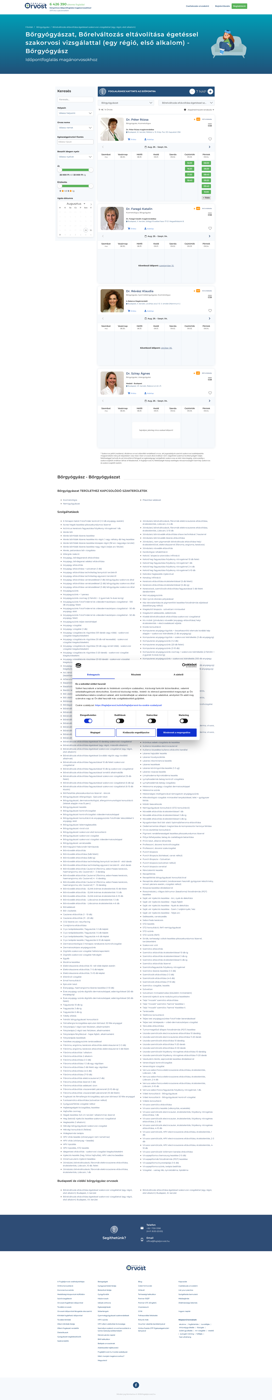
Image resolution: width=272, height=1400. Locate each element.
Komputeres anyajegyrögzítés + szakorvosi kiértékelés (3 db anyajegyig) (178, 637)
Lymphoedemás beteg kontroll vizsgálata (163, 779)
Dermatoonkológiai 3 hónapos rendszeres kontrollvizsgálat (92, 944)
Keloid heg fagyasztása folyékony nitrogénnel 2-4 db (169, 566)
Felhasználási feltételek (148, 1315)
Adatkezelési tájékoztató (108, 1348)
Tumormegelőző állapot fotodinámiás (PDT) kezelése (169, 1029)
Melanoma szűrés (151, 790)
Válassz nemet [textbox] (66, 127)
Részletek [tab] (136, 675)
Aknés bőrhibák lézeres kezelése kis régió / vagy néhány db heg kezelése (98, 539)
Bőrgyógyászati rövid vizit (76, 828)
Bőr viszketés (69, 910)
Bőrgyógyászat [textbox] (109, 103)
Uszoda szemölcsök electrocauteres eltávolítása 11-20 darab (172, 1037)
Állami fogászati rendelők (68, 1328)
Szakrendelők (63, 1341)
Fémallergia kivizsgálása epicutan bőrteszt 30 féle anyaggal (92, 1023)
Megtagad (95, 732)
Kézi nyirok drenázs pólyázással (158, 599)
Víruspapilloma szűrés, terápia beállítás (162, 1166)
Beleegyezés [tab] (93, 675)
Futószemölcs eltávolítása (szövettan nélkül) (85, 1100)
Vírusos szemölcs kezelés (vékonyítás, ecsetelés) (166, 1108)
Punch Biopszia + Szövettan (156, 859)
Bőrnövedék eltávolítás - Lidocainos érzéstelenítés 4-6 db (91, 903)
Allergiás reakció (71, 554)
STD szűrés (148, 931)
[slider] (59, 169)
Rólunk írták (143, 1320)
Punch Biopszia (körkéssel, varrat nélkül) (162, 855)
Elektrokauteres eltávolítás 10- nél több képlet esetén (89, 966)
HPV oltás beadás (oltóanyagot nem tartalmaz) (86, 1137)
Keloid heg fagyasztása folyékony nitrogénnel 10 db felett (171, 559)
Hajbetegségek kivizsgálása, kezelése (81, 1107)
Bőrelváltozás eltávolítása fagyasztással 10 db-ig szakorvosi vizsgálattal (98, 769)
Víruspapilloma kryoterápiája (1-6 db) (161, 1163)
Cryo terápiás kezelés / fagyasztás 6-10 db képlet (86, 940)
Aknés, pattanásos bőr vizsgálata (79, 550)
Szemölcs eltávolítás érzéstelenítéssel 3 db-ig (165, 956)
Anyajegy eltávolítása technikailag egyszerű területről (89, 576)
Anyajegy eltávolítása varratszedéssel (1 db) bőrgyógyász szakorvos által (98, 579)
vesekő (211, 1331)
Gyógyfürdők (103, 1294)
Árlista (133, 139)
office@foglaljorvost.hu (158, 1241)
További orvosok (64, 1307)
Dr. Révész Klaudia (139, 291)
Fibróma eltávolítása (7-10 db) (77, 1074)
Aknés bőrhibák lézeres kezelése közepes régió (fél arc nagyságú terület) (98, 543)
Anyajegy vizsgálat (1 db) (75, 629)
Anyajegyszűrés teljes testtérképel (80, 621)
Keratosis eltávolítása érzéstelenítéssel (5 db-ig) (166, 585)
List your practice (185, 1290)
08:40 (206, 174)
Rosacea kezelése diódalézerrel (158, 888)
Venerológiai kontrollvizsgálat (157, 1062)
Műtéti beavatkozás (152, 804)
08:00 (206, 163)
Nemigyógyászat (71, 503)
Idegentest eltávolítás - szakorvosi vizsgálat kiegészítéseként (93, 1151)
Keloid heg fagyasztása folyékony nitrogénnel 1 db (167, 563)
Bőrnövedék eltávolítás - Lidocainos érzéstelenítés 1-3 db (91, 899)
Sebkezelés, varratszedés (155, 916)
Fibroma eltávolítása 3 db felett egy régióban (85, 1067)
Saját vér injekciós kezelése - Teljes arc (161, 913)
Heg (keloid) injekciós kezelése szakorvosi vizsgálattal (89, 1118)
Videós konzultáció (152, 1101)
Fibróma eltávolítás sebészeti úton (80, 1085)
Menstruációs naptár (106, 1335)
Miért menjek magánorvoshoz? (111, 1356)
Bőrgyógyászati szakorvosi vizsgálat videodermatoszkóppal (92, 839)
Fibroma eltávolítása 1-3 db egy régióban (83, 1063)
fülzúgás (200, 1327)
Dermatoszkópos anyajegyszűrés (79, 947)
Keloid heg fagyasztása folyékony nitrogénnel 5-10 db (169, 570)
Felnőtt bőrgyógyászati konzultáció (80, 1019)
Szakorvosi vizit (150, 945)
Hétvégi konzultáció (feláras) (77, 1129)
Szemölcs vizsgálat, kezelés (156, 985)
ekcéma (182, 1324)
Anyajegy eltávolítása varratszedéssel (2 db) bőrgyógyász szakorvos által (99, 583)
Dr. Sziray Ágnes (138, 373)
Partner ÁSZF (144, 1298)
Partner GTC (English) (147, 1303)
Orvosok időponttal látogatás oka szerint (74, 1311)
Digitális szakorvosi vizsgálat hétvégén (82, 955)
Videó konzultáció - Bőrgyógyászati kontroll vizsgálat (169, 1097)
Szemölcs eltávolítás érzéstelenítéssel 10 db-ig (165, 952)
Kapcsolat (182, 1282)
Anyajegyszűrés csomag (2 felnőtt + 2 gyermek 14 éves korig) (93, 598)
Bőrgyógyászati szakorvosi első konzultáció (84, 832)
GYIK (140, 1311)
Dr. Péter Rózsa (137, 119)
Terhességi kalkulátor (147, 1294)
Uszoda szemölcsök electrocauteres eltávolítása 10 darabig (172, 1033)
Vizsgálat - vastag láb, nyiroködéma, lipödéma (165, 1170)
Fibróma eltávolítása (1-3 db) (77, 1060)
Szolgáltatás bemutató (188, 1294)
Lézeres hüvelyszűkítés (154, 757)
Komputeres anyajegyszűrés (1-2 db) (160, 641)
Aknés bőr (68, 532)
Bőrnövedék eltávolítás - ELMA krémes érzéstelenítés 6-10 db (93, 896)
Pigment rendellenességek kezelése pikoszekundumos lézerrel (173, 833)
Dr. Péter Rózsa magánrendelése (140, 129)
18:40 (189, 180)
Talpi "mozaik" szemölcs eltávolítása (160, 1000)
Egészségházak (104, 1307)
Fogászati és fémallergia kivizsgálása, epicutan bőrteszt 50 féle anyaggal (99, 1096)
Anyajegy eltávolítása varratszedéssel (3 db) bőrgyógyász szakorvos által (99, 587)
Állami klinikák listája (66, 1324)
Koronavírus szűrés (65, 1290)
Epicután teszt (70, 984)
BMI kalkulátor (104, 1339)
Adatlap (150, 139)
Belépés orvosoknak (106, 1343)
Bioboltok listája (104, 1290)
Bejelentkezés (222, 6)
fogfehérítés (193, 1324)
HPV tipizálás (69, 1144)
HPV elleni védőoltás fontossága (111, 1324)
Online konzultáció (65, 1286)
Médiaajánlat (183, 1298)
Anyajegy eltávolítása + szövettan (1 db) (82, 568)
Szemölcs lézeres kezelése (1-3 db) (159, 971)
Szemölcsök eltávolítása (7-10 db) (159, 982)
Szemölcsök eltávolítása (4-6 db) (159, 978)
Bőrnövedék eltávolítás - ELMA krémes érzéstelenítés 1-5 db (92, 892)
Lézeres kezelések (151, 764)
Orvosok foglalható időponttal (70, 1303)
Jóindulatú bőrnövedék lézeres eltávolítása (164, 538)
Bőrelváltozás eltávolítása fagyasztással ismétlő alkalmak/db (93, 772)
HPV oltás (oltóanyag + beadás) (78, 1140)
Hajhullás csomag (72, 1111)
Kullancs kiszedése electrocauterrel (160, 746)
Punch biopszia (150, 852)
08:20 (206, 168)
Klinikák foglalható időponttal (69, 1315)
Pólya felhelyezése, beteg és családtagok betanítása (168, 837)
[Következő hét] (209, 147)
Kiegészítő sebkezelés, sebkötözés (159, 613)
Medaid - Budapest (134, 383)
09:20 (206, 180)
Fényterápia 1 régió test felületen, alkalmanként (86, 1027)
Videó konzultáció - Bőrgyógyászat (160, 1093)
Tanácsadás (148, 1011)
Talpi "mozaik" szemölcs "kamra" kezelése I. (164, 1004)
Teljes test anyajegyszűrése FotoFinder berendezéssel (169, 1018)
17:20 (189, 174)
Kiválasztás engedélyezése (136, 732)
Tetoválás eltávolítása (153, 1026)
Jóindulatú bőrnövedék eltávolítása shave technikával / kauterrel (174, 534)
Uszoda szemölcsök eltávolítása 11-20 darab (164, 1044)
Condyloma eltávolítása (74, 925)
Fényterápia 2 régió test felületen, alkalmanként (86, 1030)
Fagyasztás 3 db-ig (72, 1008)
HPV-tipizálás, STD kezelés (76, 1148)
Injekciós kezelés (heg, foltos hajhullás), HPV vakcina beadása (93, 1155)
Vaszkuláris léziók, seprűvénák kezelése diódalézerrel (168, 1059)
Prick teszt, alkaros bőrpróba (157, 841)
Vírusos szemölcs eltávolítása (157, 1104)
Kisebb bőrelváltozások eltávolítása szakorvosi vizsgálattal (171, 616)
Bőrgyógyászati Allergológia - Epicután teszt (85, 797)
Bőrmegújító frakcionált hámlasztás (81, 847)
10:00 (206, 192)
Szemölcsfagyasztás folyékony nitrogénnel (164, 967)
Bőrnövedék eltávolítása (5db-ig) (79, 858)
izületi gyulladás (186, 1331)
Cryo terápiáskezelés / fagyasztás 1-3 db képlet (85, 929)
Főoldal (29, 27)
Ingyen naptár (184, 1311)
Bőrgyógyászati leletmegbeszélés (79, 824)
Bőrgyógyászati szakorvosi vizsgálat (81, 835)
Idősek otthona (104, 1303)
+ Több (206, 197)
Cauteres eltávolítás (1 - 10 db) (77, 914)
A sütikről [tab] (178, 675)
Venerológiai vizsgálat (153, 1066)
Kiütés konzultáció (152, 627)
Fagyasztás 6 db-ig (72, 1012)
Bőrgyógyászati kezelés (74, 807)
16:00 (189, 163)
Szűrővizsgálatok (64, 1298)
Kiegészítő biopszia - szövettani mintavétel (164, 609)
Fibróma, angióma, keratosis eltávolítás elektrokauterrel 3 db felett (96, 1049)
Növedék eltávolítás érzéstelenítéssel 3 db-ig (164, 815)
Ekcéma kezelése (71, 962)
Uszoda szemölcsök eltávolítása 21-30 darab (164, 1048)
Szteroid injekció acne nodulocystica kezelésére (166, 996)
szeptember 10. (166, 265)
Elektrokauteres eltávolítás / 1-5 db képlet (83, 969)
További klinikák (64, 1320)
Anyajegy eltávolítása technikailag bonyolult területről (90, 572)
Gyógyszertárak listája (107, 1286)
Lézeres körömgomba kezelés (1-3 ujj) (161, 768)
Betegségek (103, 1282)
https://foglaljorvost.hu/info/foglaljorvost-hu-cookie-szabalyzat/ (128, 705)
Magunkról (102, 1360)
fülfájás (199, 1334)
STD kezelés (148, 924)
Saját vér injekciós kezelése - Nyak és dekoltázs (166, 905)
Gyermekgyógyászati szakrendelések (113, 1315)
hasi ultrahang (185, 1337)
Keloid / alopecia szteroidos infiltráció (161, 555)
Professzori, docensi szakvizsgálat (159, 848)
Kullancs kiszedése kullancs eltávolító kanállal (165, 750)
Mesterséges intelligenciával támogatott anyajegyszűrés (171, 794)
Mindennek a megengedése (176, 732)
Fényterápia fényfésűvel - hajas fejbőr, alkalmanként (88, 1034)
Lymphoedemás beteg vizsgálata (159, 783)
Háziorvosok (103, 1298)
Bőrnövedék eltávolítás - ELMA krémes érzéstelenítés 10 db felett (95, 888)
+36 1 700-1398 (153, 1228)
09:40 (206, 186)
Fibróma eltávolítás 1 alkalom (77, 1052)
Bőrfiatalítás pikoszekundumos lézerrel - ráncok (86, 793)
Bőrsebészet (69, 907)
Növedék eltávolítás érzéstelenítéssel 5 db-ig (164, 819)
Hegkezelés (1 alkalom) (74, 1122)
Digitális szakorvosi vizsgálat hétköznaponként (86, 951)
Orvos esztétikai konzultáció (157, 830)
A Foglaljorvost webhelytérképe (70, 1282)
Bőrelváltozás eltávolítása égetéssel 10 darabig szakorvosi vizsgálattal (97, 741)
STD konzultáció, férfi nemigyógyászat (162, 927)
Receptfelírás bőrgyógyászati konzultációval (164, 877)
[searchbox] (72, 141)
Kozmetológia (70, 500)
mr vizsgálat (200, 1331)
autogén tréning (187, 1334)
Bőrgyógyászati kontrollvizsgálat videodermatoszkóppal (91, 814)
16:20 (189, 168)
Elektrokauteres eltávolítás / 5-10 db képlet (84, 973)
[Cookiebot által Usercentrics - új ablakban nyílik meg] (184, 665)
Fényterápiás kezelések (74, 1038)
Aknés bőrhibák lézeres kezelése (78, 535)
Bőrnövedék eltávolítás (74, 850)
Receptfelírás (149, 874)
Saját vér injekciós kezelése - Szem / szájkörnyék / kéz (169, 909)
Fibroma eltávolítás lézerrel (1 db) (79, 1082)
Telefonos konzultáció (153, 1015)
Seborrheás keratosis (153, 920)
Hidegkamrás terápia (73, 1133)
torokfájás (205, 1324)
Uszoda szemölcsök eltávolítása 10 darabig (164, 1040)
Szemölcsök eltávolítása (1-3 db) (158, 974)
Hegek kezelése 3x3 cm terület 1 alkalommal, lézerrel (89, 1115)
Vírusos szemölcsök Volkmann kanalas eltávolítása (168, 1151)
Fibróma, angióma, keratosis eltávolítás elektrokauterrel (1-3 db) (94, 1045)
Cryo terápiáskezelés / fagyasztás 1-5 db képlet (85, 932)
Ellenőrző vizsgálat (72, 977)
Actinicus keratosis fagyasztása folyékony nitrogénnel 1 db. (92, 528)
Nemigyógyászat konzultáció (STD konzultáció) (166, 808)
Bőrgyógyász (43, 27)
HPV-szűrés (103, 1320)
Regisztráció (239, 6)
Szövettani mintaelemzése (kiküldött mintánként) (167, 993)
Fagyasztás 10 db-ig (72, 1005)
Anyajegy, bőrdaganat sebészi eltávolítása (83, 561)
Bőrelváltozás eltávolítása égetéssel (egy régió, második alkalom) (95, 745)
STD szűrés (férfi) (151, 935)
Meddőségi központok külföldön (71, 1294)
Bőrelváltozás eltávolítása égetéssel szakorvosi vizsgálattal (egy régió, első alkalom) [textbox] (187, 103)
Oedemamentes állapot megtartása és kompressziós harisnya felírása (177, 826)
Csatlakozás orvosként (197, 6)
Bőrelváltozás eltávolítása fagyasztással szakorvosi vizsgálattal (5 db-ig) (98, 783)
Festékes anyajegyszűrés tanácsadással (82, 1041)
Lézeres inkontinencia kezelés (157, 761)
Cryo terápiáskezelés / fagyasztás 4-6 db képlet (86, 936)
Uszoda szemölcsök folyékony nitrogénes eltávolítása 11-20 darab (175, 1055)
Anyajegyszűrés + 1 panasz (76, 594)
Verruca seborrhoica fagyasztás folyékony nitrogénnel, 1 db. (172, 1090)
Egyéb (66, 958)
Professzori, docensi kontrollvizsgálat (161, 844)
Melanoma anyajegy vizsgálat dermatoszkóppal (166, 786)
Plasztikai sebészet (152, 500)
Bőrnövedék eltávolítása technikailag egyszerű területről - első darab (97, 865)
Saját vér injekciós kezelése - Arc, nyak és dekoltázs (168, 898)
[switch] (120, 721)
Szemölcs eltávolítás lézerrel (157, 963)
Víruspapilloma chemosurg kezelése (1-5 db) (164, 1155)
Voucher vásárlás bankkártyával (151, 1324)
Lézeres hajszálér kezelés (155, 753)
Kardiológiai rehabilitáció (155, 552)
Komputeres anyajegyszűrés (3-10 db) (161, 648)
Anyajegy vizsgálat (72, 625)
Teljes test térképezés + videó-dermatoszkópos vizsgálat (170, 1022)
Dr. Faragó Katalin (139, 209)
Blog (140, 1282)
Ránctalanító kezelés (153, 870)
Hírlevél (141, 1290)
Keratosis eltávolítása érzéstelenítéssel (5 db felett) (168, 581)
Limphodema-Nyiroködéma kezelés (160, 775)
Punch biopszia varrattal (155, 866)
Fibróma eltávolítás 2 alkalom (78, 1056)
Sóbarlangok (103, 1311)
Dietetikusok (62, 1332)
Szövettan (148, 989)
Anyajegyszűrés (70, 591)
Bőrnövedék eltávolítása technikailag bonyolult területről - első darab (97, 861)
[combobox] (75, 113)
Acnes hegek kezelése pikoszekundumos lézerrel (87, 524)
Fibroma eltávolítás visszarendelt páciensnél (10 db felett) (91, 1093)
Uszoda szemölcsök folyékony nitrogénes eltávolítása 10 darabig (174, 1051)
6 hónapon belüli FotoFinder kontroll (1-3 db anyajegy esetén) (93, 521)
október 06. (166, 348)
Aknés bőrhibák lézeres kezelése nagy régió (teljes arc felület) (93, 546)
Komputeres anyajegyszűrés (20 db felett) (163, 644)
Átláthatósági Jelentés (187, 1303)
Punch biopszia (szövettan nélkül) (159, 863)
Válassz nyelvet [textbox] (66, 156)
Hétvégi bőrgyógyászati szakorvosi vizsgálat (85, 1126)
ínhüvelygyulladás (186, 1327)
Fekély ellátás (69, 1016)
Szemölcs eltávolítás (153, 949)
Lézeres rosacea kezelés (154, 772)
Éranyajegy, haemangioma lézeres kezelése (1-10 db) (88, 988)
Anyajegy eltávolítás (73, 565)
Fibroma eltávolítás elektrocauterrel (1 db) (84, 1078)
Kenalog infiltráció (152, 577)
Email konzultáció (72, 980)
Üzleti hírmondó (145, 1286)
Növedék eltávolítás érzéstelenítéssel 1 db (163, 811)
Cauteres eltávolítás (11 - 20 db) (78, 918)
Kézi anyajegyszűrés (152, 595)
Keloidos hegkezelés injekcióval (158, 574)
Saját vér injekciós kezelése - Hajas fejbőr (163, 902)
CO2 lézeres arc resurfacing (76, 921)
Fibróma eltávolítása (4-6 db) (77, 1071)
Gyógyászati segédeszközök (69, 1337)
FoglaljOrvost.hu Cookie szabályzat (113, 1352)
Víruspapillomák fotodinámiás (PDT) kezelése (165, 1159)
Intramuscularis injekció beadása (79, 1159)
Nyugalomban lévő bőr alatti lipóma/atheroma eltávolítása (172, 822)
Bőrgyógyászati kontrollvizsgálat (79, 811)
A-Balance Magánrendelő (137, 301)
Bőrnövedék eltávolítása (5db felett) (80, 854)
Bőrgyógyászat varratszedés (77, 843)
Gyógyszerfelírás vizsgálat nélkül (79, 1104)
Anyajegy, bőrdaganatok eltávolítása (81, 557)
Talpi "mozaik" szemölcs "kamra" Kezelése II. (164, 1007)
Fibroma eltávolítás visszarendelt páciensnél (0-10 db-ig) (91, 1089)
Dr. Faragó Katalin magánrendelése (141, 219)
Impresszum (143, 1307)
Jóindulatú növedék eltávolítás (158, 548)
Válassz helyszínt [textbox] (67, 113)
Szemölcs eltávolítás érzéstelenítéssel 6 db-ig (165, 960)
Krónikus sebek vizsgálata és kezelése (161, 742)
